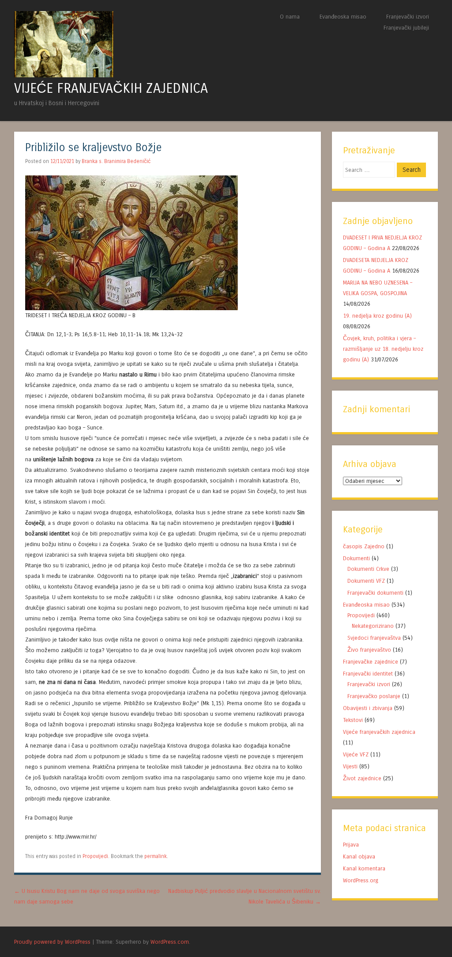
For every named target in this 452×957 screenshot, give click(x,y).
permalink (155, 856)
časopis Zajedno (363, 546)
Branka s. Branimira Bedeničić (116, 161)
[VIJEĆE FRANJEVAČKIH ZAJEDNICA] (63, 75)
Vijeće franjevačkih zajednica (379, 732)
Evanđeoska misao (343, 16)
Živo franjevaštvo (369, 649)
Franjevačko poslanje (373, 696)
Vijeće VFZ (356, 754)
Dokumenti (356, 558)
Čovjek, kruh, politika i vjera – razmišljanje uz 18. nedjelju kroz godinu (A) (383, 349)
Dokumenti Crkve (368, 569)
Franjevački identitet (368, 673)
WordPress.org (360, 880)
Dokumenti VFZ (366, 580)
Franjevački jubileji (406, 27)
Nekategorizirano (373, 626)
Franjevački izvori (407, 16)
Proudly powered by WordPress (52, 941)
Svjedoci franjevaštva (374, 637)
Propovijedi (95, 856)
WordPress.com (170, 941)
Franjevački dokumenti (375, 592)
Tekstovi (353, 720)
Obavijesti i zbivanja (367, 708)
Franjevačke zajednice (370, 661)
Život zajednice (362, 778)
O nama (290, 16)
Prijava (351, 844)
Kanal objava (359, 856)
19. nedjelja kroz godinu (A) (378, 315)
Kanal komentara (364, 868)
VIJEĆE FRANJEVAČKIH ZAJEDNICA (111, 88)
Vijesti (350, 766)
